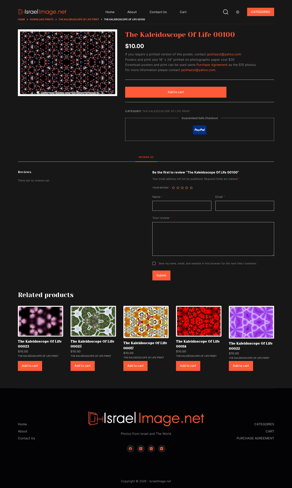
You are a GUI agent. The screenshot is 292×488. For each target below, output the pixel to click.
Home (109, 12)
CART (270, 431)
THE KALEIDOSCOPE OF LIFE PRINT (166, 111)
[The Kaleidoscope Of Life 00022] (251, 322)
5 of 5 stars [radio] (191, 187)
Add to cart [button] (30, 366)
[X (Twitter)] (141, 448)
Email (220, 197)
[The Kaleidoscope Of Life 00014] (198, 321)
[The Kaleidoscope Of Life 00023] (40, 321)
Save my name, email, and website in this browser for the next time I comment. (208, 263)
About (132, 12)
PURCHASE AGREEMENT (255, 438)
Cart (183, 12)
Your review (162, 218)
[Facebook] (130, 448)
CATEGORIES (260, 12)
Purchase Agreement (212, 65)
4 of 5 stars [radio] (186, 187)
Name (157, 197)
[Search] (225, 11)
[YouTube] (161, 448)
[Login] (237, 12)
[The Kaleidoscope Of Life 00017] (146, 322)
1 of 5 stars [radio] (173, 187)
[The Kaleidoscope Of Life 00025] (93, 321)
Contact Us (158, 12)
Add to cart (176, 92)
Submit (161, 275)
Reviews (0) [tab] (146, 157)
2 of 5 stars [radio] (177, 187)
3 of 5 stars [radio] (182, 187)
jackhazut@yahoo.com (224, 54)
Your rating (161, 187)
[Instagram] (151, 448)
